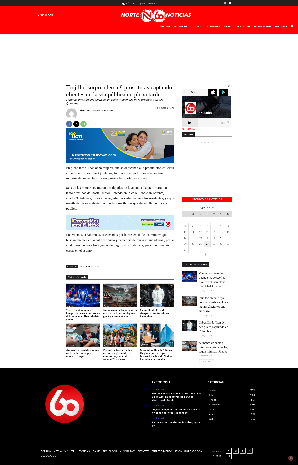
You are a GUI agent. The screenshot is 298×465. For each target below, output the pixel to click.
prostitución (85, 266)
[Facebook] (220, 3)
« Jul (206, 254)
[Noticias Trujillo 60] (155, 15)
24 (185, 243)
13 (207, 232)
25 (193, 243)
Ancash (107, 306)
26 (200, 243)
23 (228, 237)
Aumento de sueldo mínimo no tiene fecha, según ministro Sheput (82, 353)
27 (207, 243)
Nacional (144, 306)
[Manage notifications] (290, 458)
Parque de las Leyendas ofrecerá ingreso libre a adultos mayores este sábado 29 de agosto (117, 354)
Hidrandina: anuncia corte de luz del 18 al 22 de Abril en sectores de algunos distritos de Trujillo (176, 396)
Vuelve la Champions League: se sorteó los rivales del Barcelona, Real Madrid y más (83, 314)
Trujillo (96, 266)
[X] (225, 3)
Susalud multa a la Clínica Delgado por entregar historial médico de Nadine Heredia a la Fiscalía (156, 354)
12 (200, 232)
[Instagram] (236, 451)
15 (220, 232)
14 (214, 232)
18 (193, 237)
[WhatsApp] (83, 124)
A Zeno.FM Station (190, 129)
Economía (71, 346)
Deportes (70, 306)
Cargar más (205, 361)
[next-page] (73, 366)
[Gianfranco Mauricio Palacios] (71, 113)
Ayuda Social (109, 346)
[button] (291, 15)
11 (193, 232)
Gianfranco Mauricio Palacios (96, 110)
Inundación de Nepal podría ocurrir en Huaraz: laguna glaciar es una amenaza (120, 313)
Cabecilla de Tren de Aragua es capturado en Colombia (154, 313)
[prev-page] (68, 366)
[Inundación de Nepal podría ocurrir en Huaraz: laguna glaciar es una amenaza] (120, 295)
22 (220, 237)
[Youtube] (230, 3)
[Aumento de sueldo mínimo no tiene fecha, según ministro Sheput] (83, 335)
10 (185, 232)
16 (228, 232)
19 (200, 237)
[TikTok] (243, 451)
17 (185, 237)
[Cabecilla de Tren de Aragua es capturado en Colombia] (157, 295)
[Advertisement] (149, 57)
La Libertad (158, 389)
